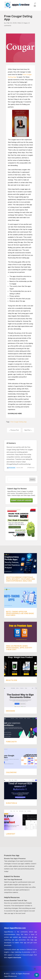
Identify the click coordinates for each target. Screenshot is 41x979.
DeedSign (10, 711)
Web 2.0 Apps (22, 23)
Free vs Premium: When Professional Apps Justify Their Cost (19, 648)
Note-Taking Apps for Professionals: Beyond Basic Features (20, 613)
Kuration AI (11, 803)
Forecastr (11, 742)
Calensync (11, 772)
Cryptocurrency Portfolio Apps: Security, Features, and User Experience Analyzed (20, 579)
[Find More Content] (36, 975)
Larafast (10, 834)
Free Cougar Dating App (18, 422)
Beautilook (11, 680)
